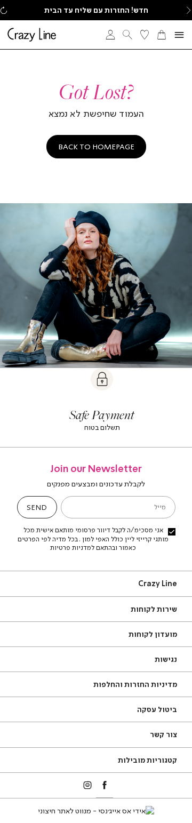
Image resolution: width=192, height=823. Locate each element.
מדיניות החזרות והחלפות (135, 684)
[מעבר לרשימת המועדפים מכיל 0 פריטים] (144, 34)
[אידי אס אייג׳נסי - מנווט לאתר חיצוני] (96, 811)
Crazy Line (157, 583)
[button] (188, 10)
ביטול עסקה (157, 709)
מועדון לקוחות (153, 633)
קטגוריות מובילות (147, 759)
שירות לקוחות (154, 608)
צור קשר (163, 734)
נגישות (166, 659)
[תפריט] (179, 35)
